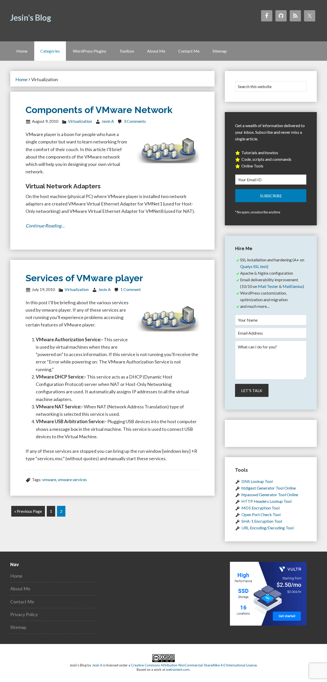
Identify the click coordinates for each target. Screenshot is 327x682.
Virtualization (80, 121)
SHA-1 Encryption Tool (261, 521)
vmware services (72, 479)
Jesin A (97, 665)
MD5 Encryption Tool (260, 507)
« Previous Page (28, 511)
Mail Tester (268, 286)
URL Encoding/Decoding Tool (267, 527)
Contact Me (22, 601)
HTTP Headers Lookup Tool (266, 501)
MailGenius (293, 286)
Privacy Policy (24, 614)
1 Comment (130, 289)
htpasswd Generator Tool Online (269, 494)
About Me (20, 588)
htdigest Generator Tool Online (268, 487)
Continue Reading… (45, 225)
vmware (49, 479)
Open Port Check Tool (261, 514)
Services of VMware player (84, 278)
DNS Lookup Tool (257, 481)
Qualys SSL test (253, 266)
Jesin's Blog (30, 17)
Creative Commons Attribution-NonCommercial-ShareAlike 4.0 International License (194, 665)
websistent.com (178, 669)
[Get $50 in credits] (268, 624)
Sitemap (18, 627)
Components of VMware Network (99, 109)
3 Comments (135, 121)
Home (16, 576)
